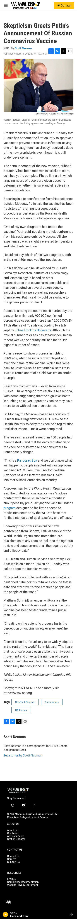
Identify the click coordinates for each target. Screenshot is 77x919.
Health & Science (25, 702)
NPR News (21, 710)
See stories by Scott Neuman (23, 755)
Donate (66, 5)
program (10, 508)
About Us (12, 830)
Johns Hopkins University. (33, 330)
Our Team (12, 833)
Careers (11, 859)
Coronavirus (52, 702)
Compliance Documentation (23, 882)
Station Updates (16, 839)
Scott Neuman (23, 48)
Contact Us (13, 856)
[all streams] (72, 914)
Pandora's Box (27, 460)
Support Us (13, 862)
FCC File (11, 879)
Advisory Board (15, 836)
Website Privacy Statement (22, 885)
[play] (5, 914)
